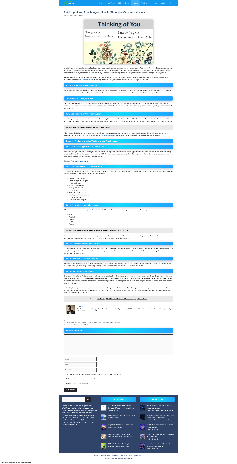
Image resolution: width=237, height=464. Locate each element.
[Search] (88, 399)
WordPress (144, 3)
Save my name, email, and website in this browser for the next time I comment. (93, 374)
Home (100, 3)
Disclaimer (115, 455)
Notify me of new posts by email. (77, 384)
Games (127, 3)
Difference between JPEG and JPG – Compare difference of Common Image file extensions (93, 322)
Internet (135, 3)
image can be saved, (108, 135)
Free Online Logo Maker (79, 161)
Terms (130, 455)
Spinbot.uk (130, 458)
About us (97, 455)
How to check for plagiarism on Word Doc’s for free (81, 324)
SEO (119, 3)
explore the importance (85, 80)
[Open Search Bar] (170, 3)
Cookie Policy (105, 455)
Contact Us (123, 455)
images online (90, 210)
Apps (155, 3)
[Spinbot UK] (70, 3)
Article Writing (110, 3)
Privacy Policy (138, 455)
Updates (163, 3)
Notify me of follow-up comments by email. (80, 379)
